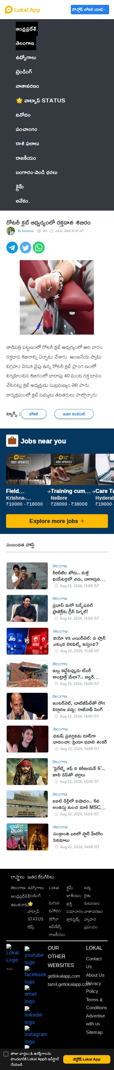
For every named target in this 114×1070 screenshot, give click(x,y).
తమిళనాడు (20, 904)
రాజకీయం (57, 934)
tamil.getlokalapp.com (69, 984)
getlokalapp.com (64, 976)
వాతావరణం (93, 911)
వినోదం (55, 911)
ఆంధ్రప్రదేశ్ (26, 28)
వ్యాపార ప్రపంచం (91, 923)
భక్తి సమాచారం (75, 907)
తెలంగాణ (25, 42)
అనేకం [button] (22, 200)
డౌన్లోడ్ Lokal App (87, 1059)
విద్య (87, 887)
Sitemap (94, 1032)
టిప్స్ (31, 927)
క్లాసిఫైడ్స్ (73, 919)
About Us (95, 975)
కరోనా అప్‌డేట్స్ (55, 923)
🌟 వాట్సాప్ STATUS (35, 911)
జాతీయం (74, 895)
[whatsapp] (39, 251)
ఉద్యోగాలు (36, 887)
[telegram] (13, 251)
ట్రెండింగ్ (34, 895)
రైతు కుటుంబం (92, 899)
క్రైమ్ (70, 887)
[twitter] (26, 251)
